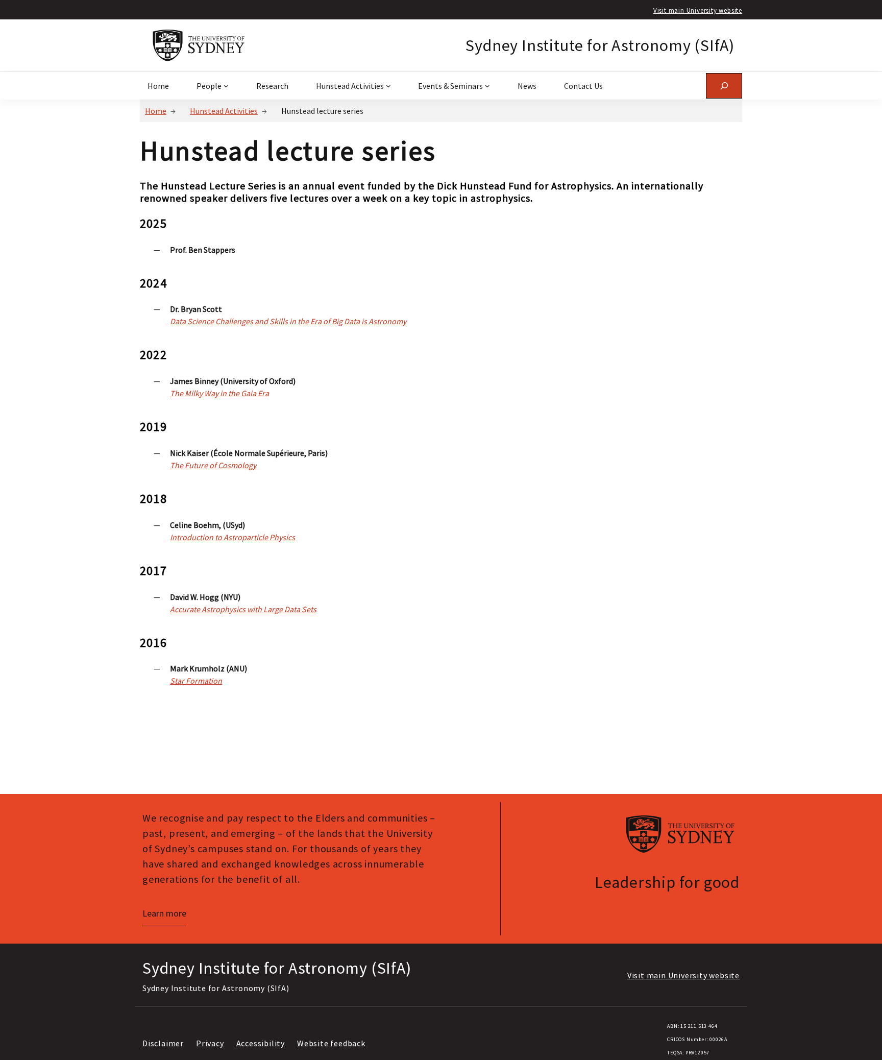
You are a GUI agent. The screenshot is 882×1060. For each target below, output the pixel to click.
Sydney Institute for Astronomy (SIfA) (599, 45)
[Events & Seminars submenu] (487, 85)
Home (155, 111)
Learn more (164, 913)
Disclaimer (163, 1043)
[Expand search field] (724, 85)
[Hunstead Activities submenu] (388, 85)
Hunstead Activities (224, 111)
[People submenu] (226, 85)
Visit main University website (697, 10)
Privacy (210, 1043)
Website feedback (331, 1043)
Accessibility (260, 1043)
